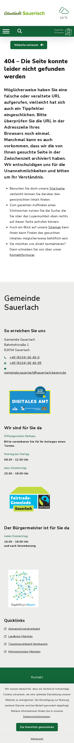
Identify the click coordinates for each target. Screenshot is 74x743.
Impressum (37, 738)
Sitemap (54, 227)
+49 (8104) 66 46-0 (25, 357)
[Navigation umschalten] (6, 31)
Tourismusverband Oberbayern (28, 644)
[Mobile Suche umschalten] (20, 31)
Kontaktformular (22, 255)
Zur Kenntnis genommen (37, 727)
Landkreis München (20, 636)
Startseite (57, 188)
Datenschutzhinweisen (36, 716)
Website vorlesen (26, 45)
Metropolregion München (24, 652)
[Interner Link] (29, 400)
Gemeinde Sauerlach (22, 303)
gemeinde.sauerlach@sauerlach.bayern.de (35, 373)
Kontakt (37, 677)
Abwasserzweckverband (24, 629)
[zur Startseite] (24, 13)
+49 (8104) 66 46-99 (26, 363)
